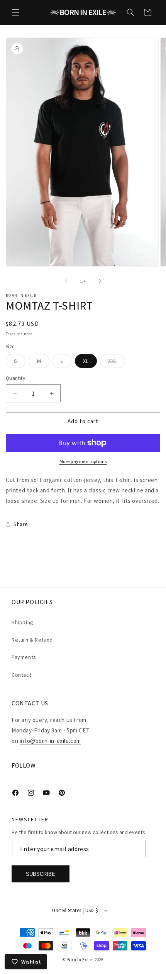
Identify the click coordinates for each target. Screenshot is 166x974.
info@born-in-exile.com (50, 740)
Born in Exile (79, 959)
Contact (21, 674)
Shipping (23, 622)
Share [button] (21, 524)
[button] (15, 12)
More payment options (83, 461)
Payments (24, 657)
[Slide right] (99, 280)
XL (86, 361)
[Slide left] (66, 280)
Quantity (15, 378)
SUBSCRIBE (40, 874)
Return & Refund (32, 639)
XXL (116, 362)
